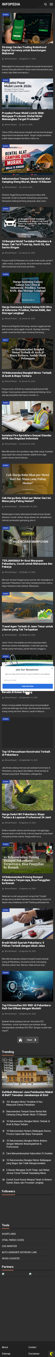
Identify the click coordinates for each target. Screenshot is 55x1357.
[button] (27, 669)
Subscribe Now (27, 686)
